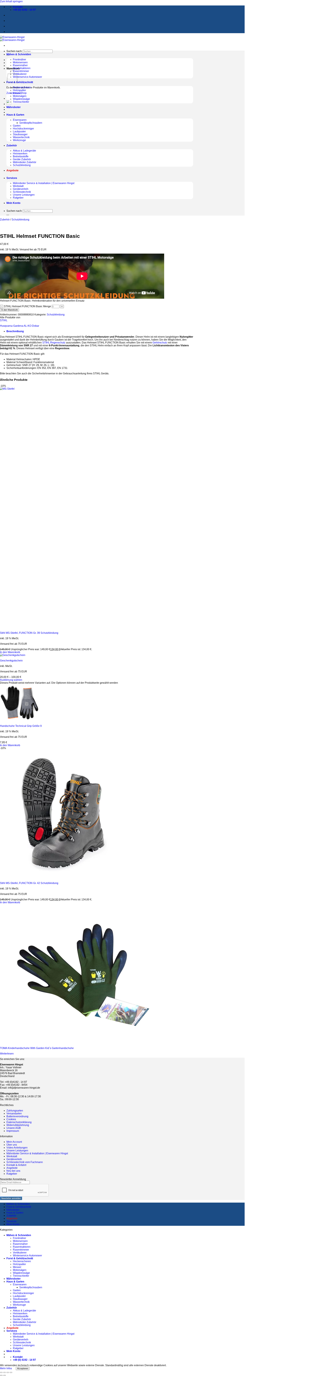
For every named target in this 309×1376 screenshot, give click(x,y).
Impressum (12, 1130)
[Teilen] (7, 1372)
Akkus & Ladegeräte (24, 150)
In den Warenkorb (9, 310)
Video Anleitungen (17, 1147)
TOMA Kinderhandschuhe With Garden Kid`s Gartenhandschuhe (37, 1048)
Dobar (35, 325)
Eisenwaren (20, 120)
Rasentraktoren (21, 68)
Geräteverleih (20, 189)
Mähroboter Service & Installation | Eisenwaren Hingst (43, 183)
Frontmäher (19, 59)
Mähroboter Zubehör (24, 162)
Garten (17, 125)
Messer (17, 93)
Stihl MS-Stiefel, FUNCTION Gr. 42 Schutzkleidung (29, 883)
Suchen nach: (14, 51)
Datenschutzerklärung (19, 1122)
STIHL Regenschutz (53, 342)
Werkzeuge (19, 140)
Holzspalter (19, 90)
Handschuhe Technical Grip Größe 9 (21, 726)
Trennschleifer (21, 101)
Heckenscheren (22, 87)
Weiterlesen (7, 1053)
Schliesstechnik (22, 191)
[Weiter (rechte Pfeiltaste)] (4, 1375)
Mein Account (14, 1141)
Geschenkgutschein (11, 660)
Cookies (11, 1119)
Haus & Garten (15, 114)
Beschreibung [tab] (15, 331)
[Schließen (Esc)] (11, 1372)
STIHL (3, 320)
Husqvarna (6, 325)
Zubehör (11, 145)
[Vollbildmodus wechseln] (4, 1372)
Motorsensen (20, 62)
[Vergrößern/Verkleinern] (1, 1372)
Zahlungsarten (14, 1110)
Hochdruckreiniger (23, 128)
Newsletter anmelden (11, 1198)
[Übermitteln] (7, 214)
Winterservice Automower (27, 77)
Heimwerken (20, 153)
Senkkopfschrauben (30, 122)
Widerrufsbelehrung (17, 1125)
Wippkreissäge (21, 99)
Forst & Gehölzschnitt (19, 82)
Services (11, 178)
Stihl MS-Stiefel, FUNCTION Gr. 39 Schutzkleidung (29, 632)
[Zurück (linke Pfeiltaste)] (1, 1375)
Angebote (12, 1168)
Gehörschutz (160, 342)
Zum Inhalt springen (11, 1)
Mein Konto (13, 203)
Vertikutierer (20, 74)
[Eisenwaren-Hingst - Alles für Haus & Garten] (12, 38)
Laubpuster (19, 131)
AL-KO (27, 325)
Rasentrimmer (21, 71)
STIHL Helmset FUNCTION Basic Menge (27, 306)
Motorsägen (19, 96)
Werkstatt (18, 186)
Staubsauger (20, 134)
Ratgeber (18, 197)
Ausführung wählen (11, 680)
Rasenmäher (20, 65)
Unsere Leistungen (24, 194)
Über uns (11, 1144)
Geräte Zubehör (22, 159)
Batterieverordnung (17, 1116)
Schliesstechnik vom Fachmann (24, 1162)
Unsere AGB (13, 1128)
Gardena (18, 325)
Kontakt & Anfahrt (16, 1165)
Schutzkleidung (22, 165)
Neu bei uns (13, 1170)
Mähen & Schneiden (18, 54)
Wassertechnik (21, 137)
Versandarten (14, 1113)
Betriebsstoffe (20, 156)
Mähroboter (13, 107)
